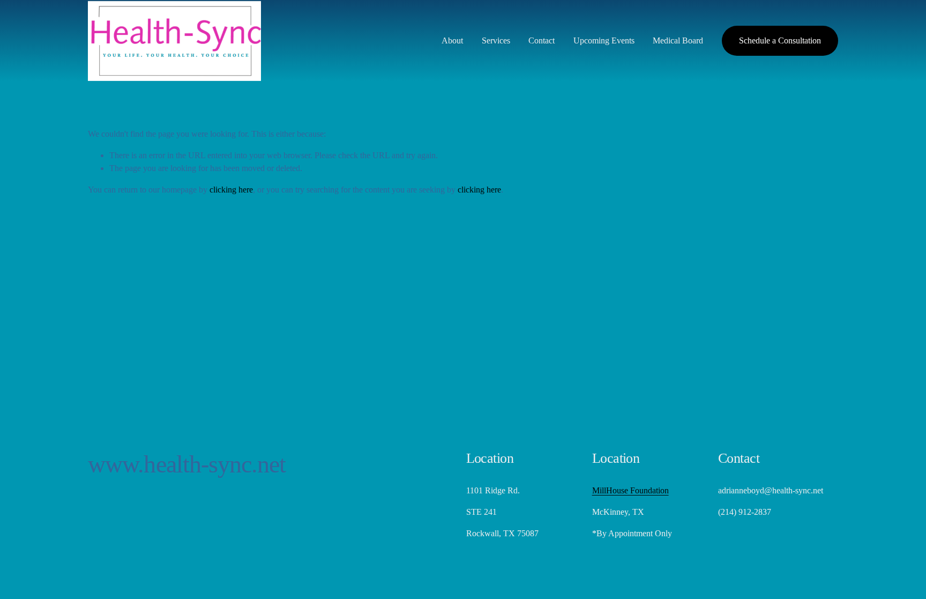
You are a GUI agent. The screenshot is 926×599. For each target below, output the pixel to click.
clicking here (231, 189)
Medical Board (678, 40)
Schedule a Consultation (780, 40)
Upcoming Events (603, 40)
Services (496, 40)
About (452, 40)
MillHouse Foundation (630, 490)
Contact (541, 40)
